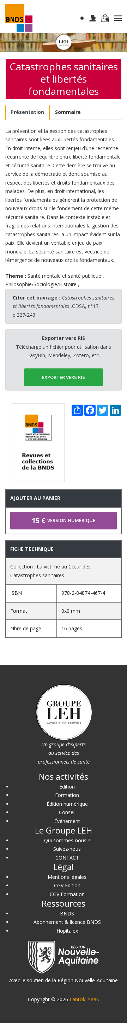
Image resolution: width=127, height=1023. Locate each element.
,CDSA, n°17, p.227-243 (63, 306)
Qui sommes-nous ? (67, 840)
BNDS (67, 913)
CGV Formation (67, 894)
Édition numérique (67, 803)
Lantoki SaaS (84, 999)
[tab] (27, 112)
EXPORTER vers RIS (63, 377)
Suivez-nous (67, 848)
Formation (67, 795)
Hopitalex (67, 930)
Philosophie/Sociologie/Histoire (41, 284)
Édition (67, 786)
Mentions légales (67, 877)
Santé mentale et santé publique (64, 275)
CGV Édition (67, 885)
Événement (67, 821)
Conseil (67, 812)
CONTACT (67, 857)
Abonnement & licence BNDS (67, 922)
